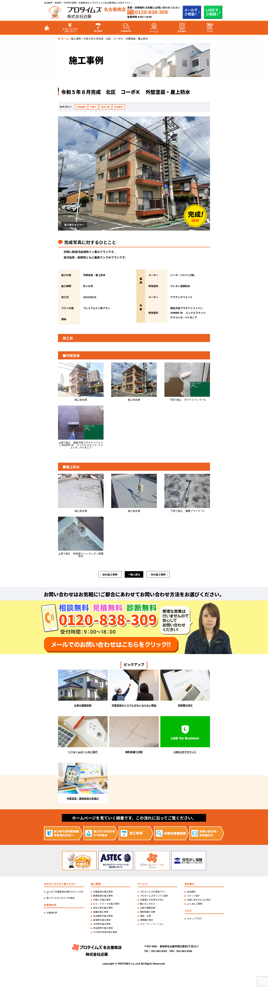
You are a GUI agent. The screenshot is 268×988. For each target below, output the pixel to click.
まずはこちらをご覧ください (70, 30)
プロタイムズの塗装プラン (153, 892)
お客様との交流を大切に (152, 900)
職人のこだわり (147, 904)
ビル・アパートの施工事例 (106, 904)
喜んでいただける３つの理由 (60, 898)
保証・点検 (145, 916)
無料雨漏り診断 (147, 912)
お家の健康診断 (147, 908)
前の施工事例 (110, 574)
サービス (154, 31)
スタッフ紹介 (193, 896)
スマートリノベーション (152, 924)
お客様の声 (126, 31)
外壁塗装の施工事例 (103, 892)
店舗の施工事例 (100, 912)
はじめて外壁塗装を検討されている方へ (64, 893)
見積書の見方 (146, 920)
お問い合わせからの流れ (199, 900)
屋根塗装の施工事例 (103, 896)
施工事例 (98, 31)
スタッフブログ (194, 918)
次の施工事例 (158, 574)
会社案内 (182, 31)
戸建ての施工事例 (102, 900)
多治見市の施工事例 (103, 928)
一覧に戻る (134, 574)
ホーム (65, 38)
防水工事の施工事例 (103, 908)
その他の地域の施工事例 (105, 932)
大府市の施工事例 (102, 924)
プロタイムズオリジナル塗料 (154, 896)
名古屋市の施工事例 (103, 916)
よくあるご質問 (194, 904)
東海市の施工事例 (102, 920)
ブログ (210, 31)
